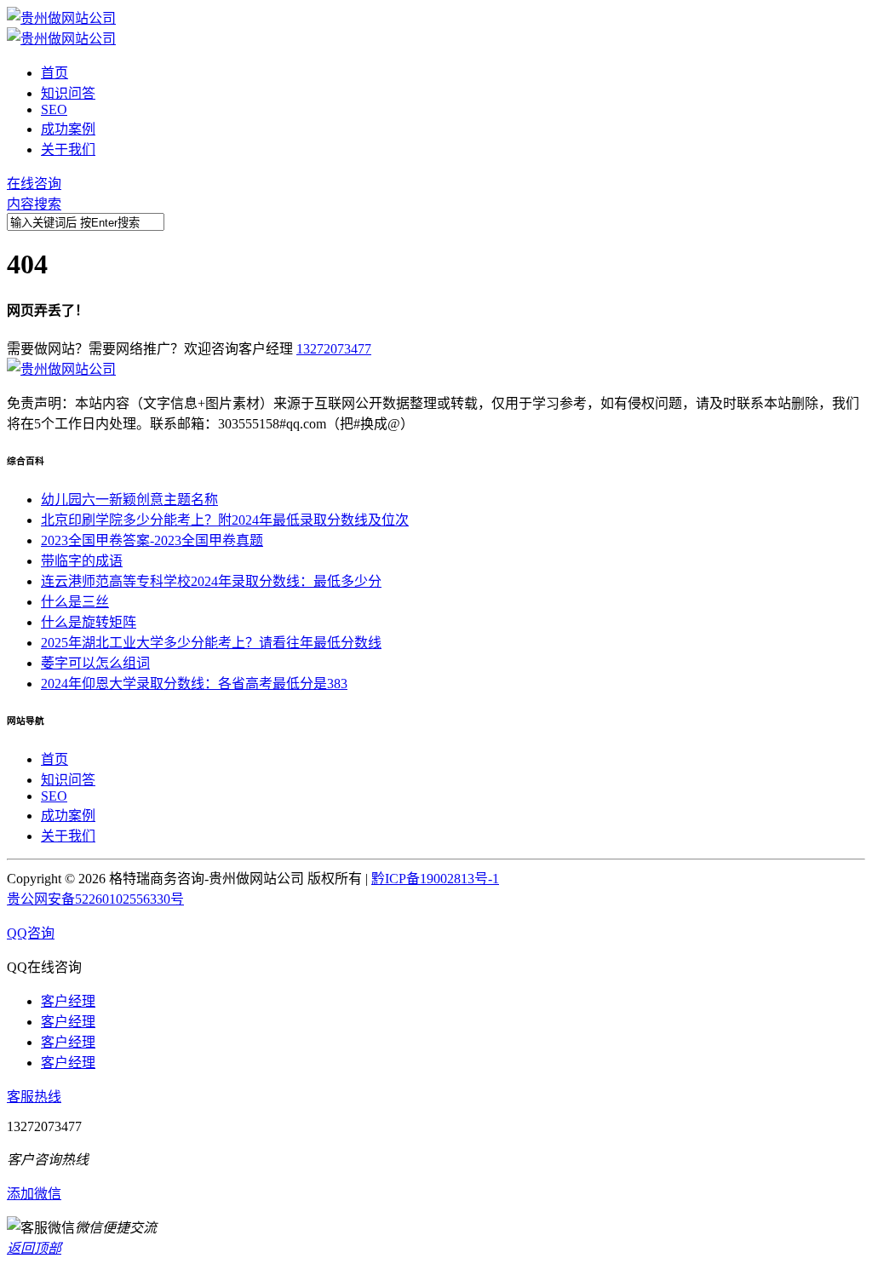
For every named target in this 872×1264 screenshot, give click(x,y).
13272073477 (333, 349)
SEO (54, 109)
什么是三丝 (75, 602)
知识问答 (68, 93)
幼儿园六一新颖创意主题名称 (129, 499)
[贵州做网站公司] (61, 18)
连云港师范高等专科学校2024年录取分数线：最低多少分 (211, 581)
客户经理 (68, 1001)
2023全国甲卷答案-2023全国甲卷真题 (152, 540)
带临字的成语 (82, 561)
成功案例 (68, 129)
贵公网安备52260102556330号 (95, 899)
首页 (54, 73)
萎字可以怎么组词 (95, 663)
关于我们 (68, 149)
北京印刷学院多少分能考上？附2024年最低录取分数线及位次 (225, 520)
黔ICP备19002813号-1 (435, 878)
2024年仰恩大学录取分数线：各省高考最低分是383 (194, 683)
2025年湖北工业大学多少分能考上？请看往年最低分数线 (211, 642)
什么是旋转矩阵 (88, 622)
